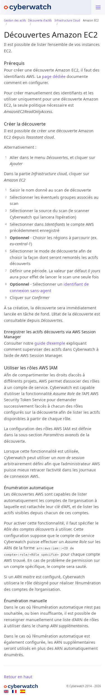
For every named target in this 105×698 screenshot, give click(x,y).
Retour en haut (18, 676)
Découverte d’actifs (40, 20)
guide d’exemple (49, 343)
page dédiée (54, 76)
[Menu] (98, 7)
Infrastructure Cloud (67, 20)
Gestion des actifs (15, 20)
